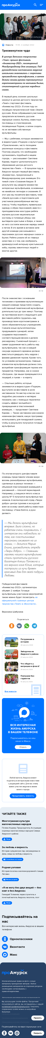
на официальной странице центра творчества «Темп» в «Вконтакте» (19, 600)
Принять (38, 1018)
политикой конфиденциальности (16, 1007)
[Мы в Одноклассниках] (4, 1033)
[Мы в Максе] (17, 1033)
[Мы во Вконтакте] (10, 1033)
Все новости (10, 691)
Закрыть (37, 1033)
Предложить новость (23, 796)
